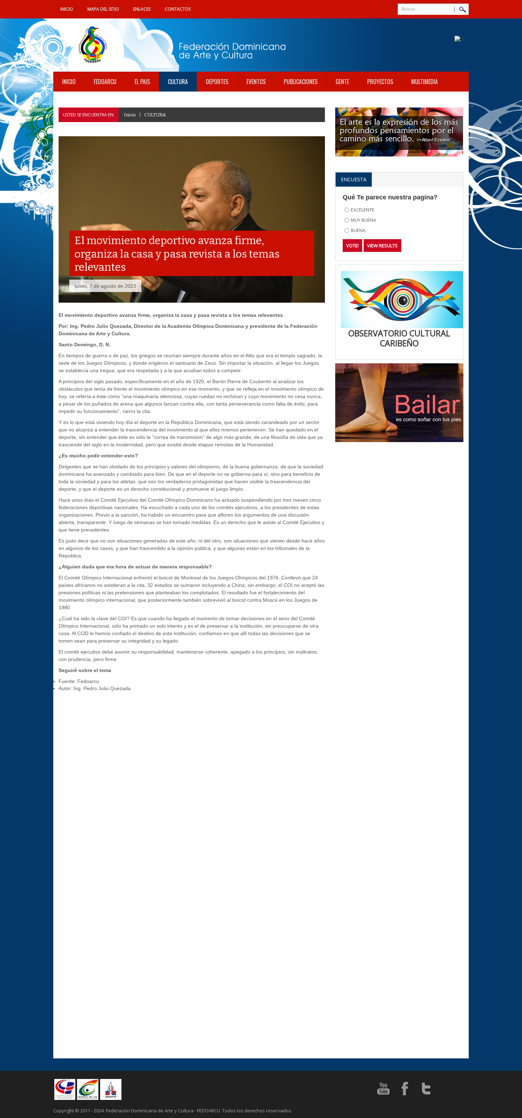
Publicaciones (300, 81)
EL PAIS (142, 81)
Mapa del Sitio (103, 9)
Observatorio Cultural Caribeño (399, 338)
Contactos (178, 9)
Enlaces (142, 9)
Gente (342, 81)
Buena (358, 230)
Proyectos (380, 81)
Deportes (217, 81)
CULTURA (178, 81)
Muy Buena (363, 220)
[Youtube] (383, 1088)
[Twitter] (426, 1088)
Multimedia (424, 81)
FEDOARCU (105, 81)
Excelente (362, 209)
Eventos (256, 81)
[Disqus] (192, 788)
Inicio (66, 9)
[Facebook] (405, 1088)
